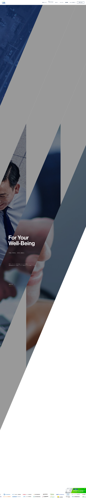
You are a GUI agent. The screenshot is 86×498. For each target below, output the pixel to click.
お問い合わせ (81, 2)
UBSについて (44, 2)
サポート (56, 2)
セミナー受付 (72, 2)
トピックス (61, 2)
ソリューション (50, 2)
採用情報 (66, 2)
